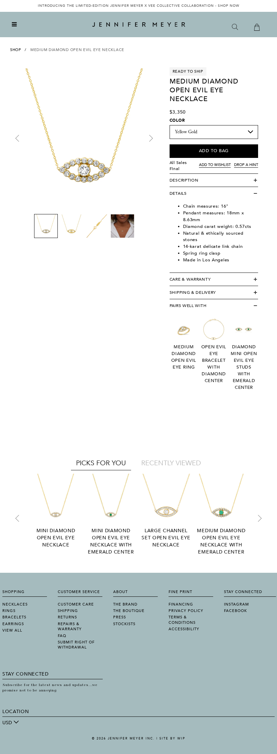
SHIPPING (68, 610)
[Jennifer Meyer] (138, 24)
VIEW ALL (12, 630)
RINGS (9, 610)
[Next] (151, 138)
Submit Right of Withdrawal (76, 645)
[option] (138, 6)
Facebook (235, 610)
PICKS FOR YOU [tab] (101, 463)
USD (7, 723)
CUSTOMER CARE (76, 604)
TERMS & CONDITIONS (182, 620)
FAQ (62, 635)
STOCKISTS (124, 624)
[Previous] (17, 138)
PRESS (119, 617)
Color (177, 120)
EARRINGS (13, 624)
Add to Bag (214, 151)
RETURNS (67, 617)
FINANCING (181, 604)
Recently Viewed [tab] (171, 463)
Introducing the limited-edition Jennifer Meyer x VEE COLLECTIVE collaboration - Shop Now (139, 5)
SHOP (15, 49)
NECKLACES (15, 604)
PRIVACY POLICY (186, 610)
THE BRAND (125, 604)
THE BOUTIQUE (129, 610)
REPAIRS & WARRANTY (70, 626)
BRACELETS (14, 617)
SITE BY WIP (172, 738)
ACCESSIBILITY (184, 629)
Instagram (236, 604)
